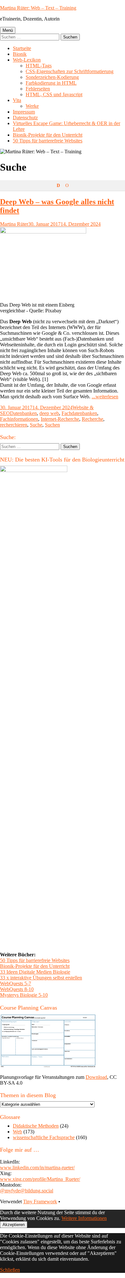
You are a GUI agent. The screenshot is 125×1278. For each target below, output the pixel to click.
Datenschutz (25, 117)
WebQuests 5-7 (15, 983)
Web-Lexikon (27, 60)
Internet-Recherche (60, 419)
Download (96, 1077)
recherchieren (13, 424)
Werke (32, 106)
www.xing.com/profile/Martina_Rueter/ (40, 1179)
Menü (8, 30)
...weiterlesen (105, 396)
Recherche (92, 419)
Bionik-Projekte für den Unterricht (47, 135)
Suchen (52, 424)
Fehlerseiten (38, 88)
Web (17, 1131)
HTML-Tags (39, 65)
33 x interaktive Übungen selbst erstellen (41, 977)
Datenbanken (23, 413)
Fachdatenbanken (79, 413)
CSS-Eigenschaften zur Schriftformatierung (69, 71)
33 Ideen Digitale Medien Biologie (35, 972)
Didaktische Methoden (36, 1126)
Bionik (20, 54)
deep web (49, 413)
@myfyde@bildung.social (26, 1190)
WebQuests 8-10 (17, 989)
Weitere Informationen (84, 1218)
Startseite (22, 48)
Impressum (24, 111)
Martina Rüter (14, 224)
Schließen (10, 1270)
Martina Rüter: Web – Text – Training (38, 8)
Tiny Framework (40, 1201)
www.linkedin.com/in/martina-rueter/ (37, 1167)
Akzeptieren (14, 1224)
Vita (17, 100)
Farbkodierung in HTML (51, 83)
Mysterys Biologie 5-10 (24, 995)
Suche (36, 424)
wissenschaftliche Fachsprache (44, 1137)
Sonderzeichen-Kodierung (52, 77)
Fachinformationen (19, 419)
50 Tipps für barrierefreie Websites (47, 140)
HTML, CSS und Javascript (54, 94)
